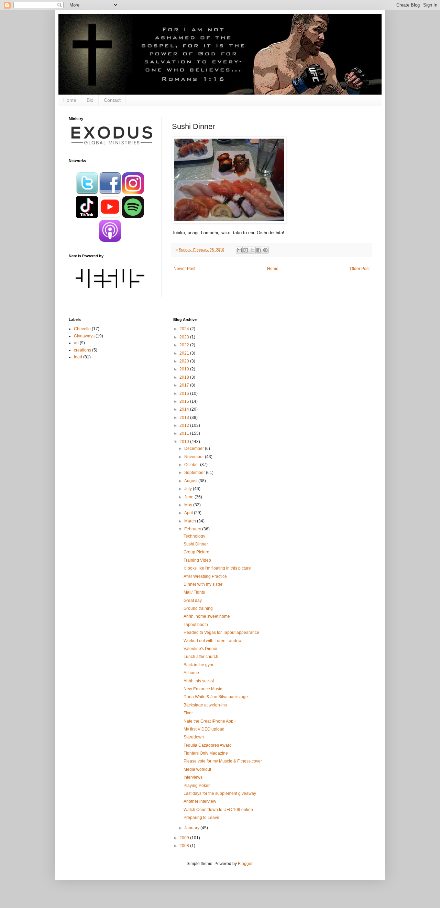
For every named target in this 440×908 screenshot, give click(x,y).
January (192, 827)
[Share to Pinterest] (265, 250)
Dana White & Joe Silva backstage (216, 696)
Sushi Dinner (196, 544)
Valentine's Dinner (201, 648)
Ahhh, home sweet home (207, 616)
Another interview (200, 801)
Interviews (193, 777)
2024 (184, 328)
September (195, 472)
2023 (184, 337)
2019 (184, 369)
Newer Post (184, 268)
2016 (184, 393)
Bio (90, 100)
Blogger (245, 863)
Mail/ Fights (194, 592)
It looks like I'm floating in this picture (217, 568)
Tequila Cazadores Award (208, 745)
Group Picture (196, 552)
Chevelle (82, 328)
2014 (184, 409)
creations (82, 350)
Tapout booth (196, 624)
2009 (184, 837)
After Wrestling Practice (205, 576)
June (189, 497)
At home (191, 672)
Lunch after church (201, 656)
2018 (184, 377)
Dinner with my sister (203, 584)
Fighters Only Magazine (206, 753)
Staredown (194, 737)
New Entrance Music (203, 689)
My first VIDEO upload (204, 729)
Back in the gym (198, 664)
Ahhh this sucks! (199, 681)
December (194, 448)
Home (69, 100)
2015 (184, 401)
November (194, 456)
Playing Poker (197, 785)
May (188, 504)
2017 (184, 385)
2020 (184, 361)
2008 (184, 845)
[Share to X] (252, 250)
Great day (193, 600)
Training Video (197, 560)
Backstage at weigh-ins (205, 705)
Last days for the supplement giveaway (220, 793)
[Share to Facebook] (258, 250)
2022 (184, 345)
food (78, 357)
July (188, 488)
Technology (194, 536)
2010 (184, 441)
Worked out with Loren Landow (213, 640)
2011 (184, 433)
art (76, 342)
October (192, 464)
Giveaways (84, 336)
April (189, 512)
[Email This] (239, 250)
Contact (112, 100)
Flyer (188, 713)
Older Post (360, 268)
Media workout (197, 769)
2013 (184, 417)
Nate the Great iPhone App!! (209, 721)
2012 (184, 425)
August (191, 480)
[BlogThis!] (245, 250)
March (190, 521)
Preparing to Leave (201, 817)
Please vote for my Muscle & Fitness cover (223, 761)
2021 (184, 353)
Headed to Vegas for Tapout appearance (221, 632)
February (193, 529)
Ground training (198, 608)
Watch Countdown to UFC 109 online (218, 809)
